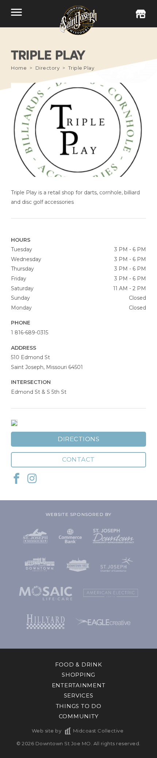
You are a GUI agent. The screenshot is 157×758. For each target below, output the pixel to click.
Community (79, 716)
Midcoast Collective (98, 731)
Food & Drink (78, 664)
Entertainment (79, 685)
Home (19, 68)
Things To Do (79, 706)
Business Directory (140, 13)
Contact (78, 459)
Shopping (78, 674)
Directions (78, 439)
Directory (47, 68)
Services (78, 695)
